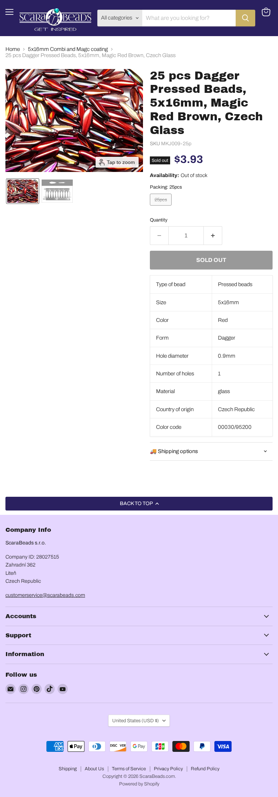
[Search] (245, 18)
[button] (23, 191)
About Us (94, 768)
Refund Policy (205, 768)
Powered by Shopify (139, 784)
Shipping (68, 768)
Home (12, 49)
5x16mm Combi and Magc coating (68, 49)
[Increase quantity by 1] (213, 235)
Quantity (159, 220)
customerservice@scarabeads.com (45, 595)
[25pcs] (161, 207)
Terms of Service (129, 768)
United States (135, 720)
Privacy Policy (168, 768)
